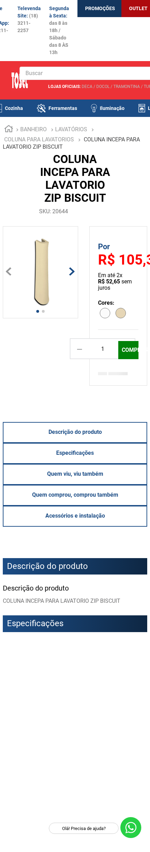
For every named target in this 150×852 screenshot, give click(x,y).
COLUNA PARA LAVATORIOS (39, 139)
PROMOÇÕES (100, 8)
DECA (87, 86)
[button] (10, 665)
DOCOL (103, 86)
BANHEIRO (33, 129)
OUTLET (138, 8)
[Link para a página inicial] (9, 130)
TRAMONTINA (126, 86)
